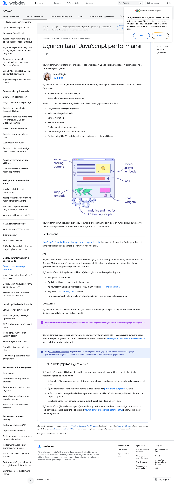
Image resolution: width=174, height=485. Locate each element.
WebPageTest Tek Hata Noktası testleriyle (125, 338)
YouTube (158, 456)
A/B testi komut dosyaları (59, 351)
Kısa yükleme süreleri (35, 16)
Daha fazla (90, 3)
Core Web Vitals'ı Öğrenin (61, 16)
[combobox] (130, 3)
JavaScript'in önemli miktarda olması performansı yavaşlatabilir (71, 242)
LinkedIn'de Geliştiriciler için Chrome (161, 462)
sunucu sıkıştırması (67, 291)
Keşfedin (57, 3)
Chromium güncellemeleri (142, 457)
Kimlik (81, 16)
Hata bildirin (122, 450)
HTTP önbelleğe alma (110, 287)
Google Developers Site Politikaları (63, 429)
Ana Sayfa (46, 38)
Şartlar (40, 480)
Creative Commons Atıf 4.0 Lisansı (84, 426)
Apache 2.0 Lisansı (124, 426)
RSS (156, 468)
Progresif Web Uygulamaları (102, 16)
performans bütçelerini (114, 389)
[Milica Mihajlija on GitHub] (58, 79)
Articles (7, 11)
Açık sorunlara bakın (123, 455)
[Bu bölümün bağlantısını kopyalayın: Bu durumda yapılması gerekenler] (90, 364)
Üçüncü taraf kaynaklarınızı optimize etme (103, 410)
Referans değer (73, 3)
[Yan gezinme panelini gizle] (30, 480)
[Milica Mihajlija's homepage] (62, 79)
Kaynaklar (39, 3)
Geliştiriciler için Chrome (142, 451)
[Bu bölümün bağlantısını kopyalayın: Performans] (60, 234)
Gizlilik (47, 480)
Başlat (160, 36)
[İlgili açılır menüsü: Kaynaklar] (47, 3)
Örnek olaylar (141, 462)
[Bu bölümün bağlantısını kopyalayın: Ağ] (48, 253)
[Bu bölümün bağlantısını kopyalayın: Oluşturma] (57, 303)
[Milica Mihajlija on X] (54, 79)
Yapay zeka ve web (11, 16)
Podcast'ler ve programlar (141, 467)
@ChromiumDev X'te (161, 451)
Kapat (141, 36)
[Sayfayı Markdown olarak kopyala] (47, 54)
